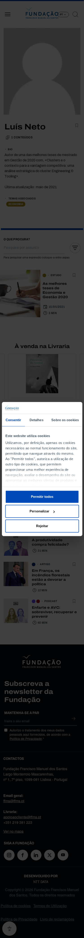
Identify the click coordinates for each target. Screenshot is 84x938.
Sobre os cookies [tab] (65, 420)
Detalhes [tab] (36, 420)
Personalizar (39, 511)
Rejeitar (42, 526)
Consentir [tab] (13, 420)
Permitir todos (42, 497)
